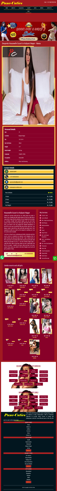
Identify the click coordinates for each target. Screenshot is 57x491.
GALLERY (28, 7)
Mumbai (28, 479)
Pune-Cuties (11, 3)
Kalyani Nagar (44, 396)
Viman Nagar (44, 404)
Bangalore (28, 473)
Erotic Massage (43, 375)
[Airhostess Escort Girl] (34, 326)
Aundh (13, 396)
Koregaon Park (33, 400)
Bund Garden (23, 396)
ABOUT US (13, 7)
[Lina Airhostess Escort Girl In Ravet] (10, 320)
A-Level (23, 375)
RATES (35, 7)
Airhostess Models (13, 371)
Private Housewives (33, 371)
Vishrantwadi (18, 407)
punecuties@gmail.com (16, 255)
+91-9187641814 (28, 253)
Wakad (28, 407)
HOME (7, 7)
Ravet (33, 404)
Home (28, 424)
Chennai (28, 475)
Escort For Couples (43, 380)
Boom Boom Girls (28, 384)
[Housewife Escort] (10, 276)
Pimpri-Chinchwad (13, 404)
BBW (33, 375)
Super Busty (13, 375)
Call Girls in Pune (32, 487)
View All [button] (28, 450)
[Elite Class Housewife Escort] (22, 290)
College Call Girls (23, 371)
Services (28, 431)
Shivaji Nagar (23, 404)
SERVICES (41, 7)
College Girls (28, 459)
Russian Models (43, 371)
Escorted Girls (21, 7)
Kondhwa (23, 400)
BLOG (28, 11)
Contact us (28, 435)
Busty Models (28, 457)
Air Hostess (28, 455)
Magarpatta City (43, 400)
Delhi (28, 477)
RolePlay (39, 384)
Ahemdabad (28, 471)
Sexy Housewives (28, 461)
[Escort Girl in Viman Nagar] (47, 290)
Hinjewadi (33, 396)
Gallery (28, 429)
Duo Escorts (33, 380)
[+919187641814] (2, 257)
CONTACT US (49, 7)
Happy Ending (18, 384)
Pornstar (13, 380)
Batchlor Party (23, 380)
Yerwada (39, 407)
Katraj (13, 400)
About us (28, 427)
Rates (28, 433)
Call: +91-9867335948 (50, 2)
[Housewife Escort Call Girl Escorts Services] (34, 276)
